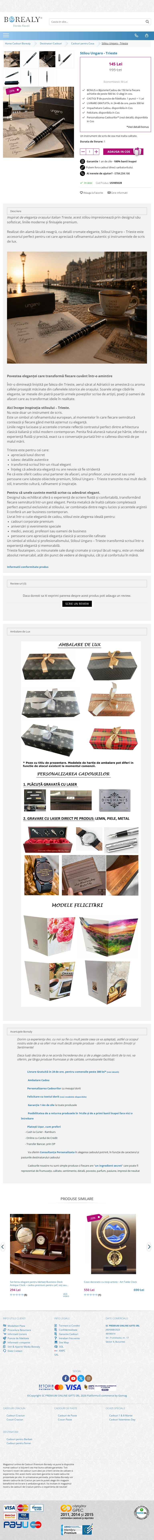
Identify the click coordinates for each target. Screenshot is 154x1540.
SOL (60, 1346)
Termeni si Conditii (69, 1325)
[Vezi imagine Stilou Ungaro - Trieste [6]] (47, 77)
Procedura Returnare (19, 1330)
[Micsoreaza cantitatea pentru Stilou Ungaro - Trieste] (83, 151)
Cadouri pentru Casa (83, 43)
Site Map (63, 1342)
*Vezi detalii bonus (138, 127)
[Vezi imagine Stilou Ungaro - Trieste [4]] (12, 77)
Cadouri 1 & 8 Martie (121, 1415)
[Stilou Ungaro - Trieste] (38, 122)
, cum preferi (44, 1126)
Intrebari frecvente (69, 1338)
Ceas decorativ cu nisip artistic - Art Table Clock (110, 1282)
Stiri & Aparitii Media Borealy (23, 1346)
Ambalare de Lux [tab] (20, 631)
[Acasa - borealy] (23, 21)
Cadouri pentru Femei (18, 1443)
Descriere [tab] (15, 211)
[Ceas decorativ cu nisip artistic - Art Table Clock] (114, 1244)
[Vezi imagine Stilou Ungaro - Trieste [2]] (47, 59)
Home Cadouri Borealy (18, 43)
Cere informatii (119, 192)
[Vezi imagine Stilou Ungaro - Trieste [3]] (65, 59)
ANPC (61, 1350)
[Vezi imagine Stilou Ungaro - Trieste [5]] (29, 77)
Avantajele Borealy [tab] (21, 1031)
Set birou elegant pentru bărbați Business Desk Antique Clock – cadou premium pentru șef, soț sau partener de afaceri (38, 1283)
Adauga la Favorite (93, 192)
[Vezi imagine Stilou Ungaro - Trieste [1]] (29, 59)
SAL (56, 1354)
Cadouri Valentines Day (122, 1419)
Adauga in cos (118, 151)
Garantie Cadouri (68, 1334)
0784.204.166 (122, 173)
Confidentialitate (67, 1329)
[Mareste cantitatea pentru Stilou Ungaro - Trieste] (96, 151)
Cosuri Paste (64, 1419)
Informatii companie (18, 1342)
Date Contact (14, 1350)
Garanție (41, 1105)
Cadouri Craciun (15, 1415)
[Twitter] (80, 1378)
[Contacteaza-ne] (136, 36)
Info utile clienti (14, 1318)
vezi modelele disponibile (73, 1096)
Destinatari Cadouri (51, 43)
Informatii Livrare (17, 1334)
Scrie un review (77, 604)
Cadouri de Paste (67, 1415)
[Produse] (6, 37)
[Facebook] (65, 1378)
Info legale (62, 1318)
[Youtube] (73, 1378)
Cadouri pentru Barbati (19, 1439)
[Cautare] (147, 21)
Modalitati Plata (16, 1325)
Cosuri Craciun (14, 1419)
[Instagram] (88, 1378)
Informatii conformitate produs (27, 567)
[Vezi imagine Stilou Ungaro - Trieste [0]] (12, 59)
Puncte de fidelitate (18, 1338)
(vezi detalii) (113, 1071)
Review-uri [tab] (18, 583)
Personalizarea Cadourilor (44, 1088)
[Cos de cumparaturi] (146, 36)
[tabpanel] (38, 122)
